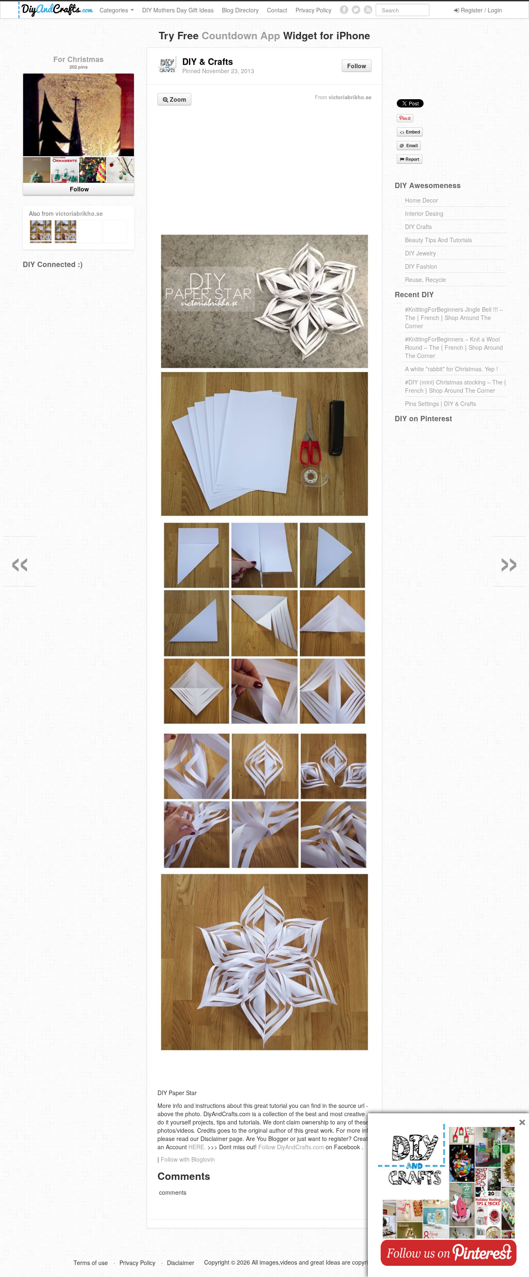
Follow (356, 66)
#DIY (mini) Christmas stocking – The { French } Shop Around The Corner (455, 386)
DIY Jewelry (420, 253)
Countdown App (241, 35)
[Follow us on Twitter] (356, 9)
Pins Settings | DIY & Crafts (440, 403)
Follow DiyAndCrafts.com (291, 1147)
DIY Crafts (418, 226)
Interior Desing (424, 213)
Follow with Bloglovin (188, 1159)
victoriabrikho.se (350, 97)
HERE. (197, 1147)
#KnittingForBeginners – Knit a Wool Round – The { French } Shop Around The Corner (454, 347)
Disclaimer (180, 1262)
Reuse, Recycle (425, 279)
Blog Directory (240, 10)
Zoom (177, 99)
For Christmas (78, 59)
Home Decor (421, 200)
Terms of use (91, 1262)
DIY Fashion (421, 266)
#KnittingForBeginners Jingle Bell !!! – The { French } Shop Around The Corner (454, 317)
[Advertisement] (264, 169)
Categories (115, 10)
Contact (277, 10)
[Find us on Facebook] (344, 9)
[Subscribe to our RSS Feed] (368, 9)
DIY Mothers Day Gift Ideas (178, 10)
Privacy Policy (313, 10)
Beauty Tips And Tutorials (438, 240)
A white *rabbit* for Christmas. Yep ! (451, 369)
